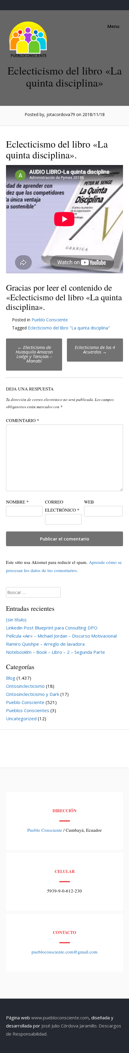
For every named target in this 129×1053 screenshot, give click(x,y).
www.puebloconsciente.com (60, 1018)
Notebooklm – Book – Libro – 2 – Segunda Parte (55, 652)
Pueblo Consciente (50, 320)
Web (89, 502)
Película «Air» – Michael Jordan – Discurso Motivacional (61, 636)
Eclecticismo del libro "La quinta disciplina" (69, 328)
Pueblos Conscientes (27, 710)
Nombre (17, 502)
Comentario (22, 420)
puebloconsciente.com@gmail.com (65, 952)
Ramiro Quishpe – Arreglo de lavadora (45, 644)
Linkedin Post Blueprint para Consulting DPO (52, 628)
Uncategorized (21, 718)
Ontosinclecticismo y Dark (32, 694)
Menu (112, 26)
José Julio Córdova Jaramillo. (69, 1026)
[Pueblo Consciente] (28, 57)
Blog (10, 678)
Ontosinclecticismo (25, 686)
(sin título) (16, 620)
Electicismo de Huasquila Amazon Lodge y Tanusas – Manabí (34, 354)
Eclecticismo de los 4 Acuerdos (95, 349)
